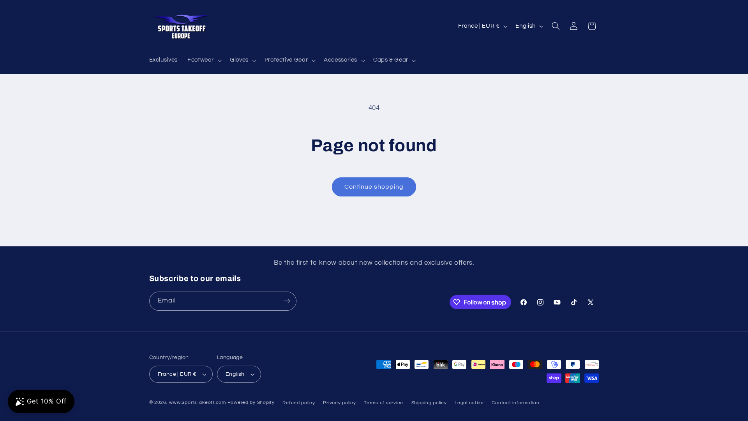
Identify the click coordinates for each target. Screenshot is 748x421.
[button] (203, 60)
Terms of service (383, 403)
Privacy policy (339, 403)
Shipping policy (429, 403)
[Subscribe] (287, 301)
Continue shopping (374, 187)
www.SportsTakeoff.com (197, 402)
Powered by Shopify (251, 402)
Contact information (515, 403)
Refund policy (298, 403)
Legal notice (469, 403)
